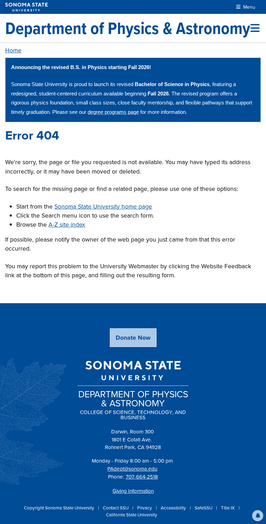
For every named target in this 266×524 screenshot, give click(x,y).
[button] (257, 515)
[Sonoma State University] (26, 7)
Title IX (228, 508)
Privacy (145, 508)
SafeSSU (204, 508)
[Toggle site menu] (254, 28)
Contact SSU (116, 508)
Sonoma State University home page (103, 206)
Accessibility (174, 508)
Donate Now (133, 337)
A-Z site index (66, 224)
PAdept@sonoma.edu (132, 469)
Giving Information (133, 491)
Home (13, 50)
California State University (131, 515)
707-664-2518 (142, 477)
